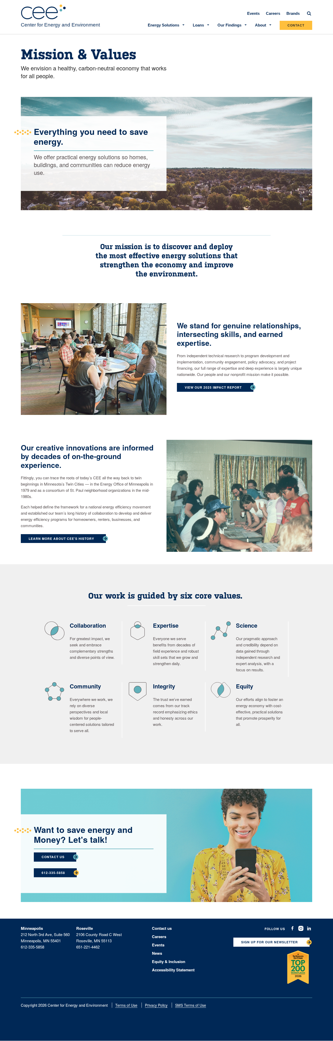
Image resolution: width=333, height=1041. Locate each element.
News (157, 953)
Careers (273, 13)
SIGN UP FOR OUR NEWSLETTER (269, 942)
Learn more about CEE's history (61, 538)
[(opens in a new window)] (292, 928)
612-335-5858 (53, 872)
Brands (293, 13)
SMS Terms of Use (190, 1005)
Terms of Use (126, 1005)
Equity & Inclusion (168, 961)
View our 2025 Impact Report (213, 387)
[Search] (309, 13)
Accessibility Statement (173, 970)
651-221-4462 (88, 947)
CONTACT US (53, 856)
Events (253, 13)
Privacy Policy (156, 1005)
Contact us (162, 928)
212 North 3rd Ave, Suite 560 (45, 934)
